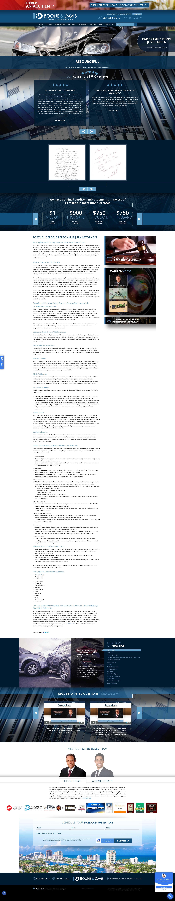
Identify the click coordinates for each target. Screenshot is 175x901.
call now (137, 14)
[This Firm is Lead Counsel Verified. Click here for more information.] (163, 808)
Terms (109, 841)
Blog (100, 24)
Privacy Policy (90, 889)
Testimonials (82, 24)
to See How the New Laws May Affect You (119, 5)
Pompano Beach (39, 575)
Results (93, 24)
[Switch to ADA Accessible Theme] (4, 893)
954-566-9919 (71, 624)
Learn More (87, 798)
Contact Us (109, 24)
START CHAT (163, 887)
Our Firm (49, 24)
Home (41, 24)
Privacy (106, 841)
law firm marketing (50, 889)
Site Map (83, 889)
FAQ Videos (71, 24)
